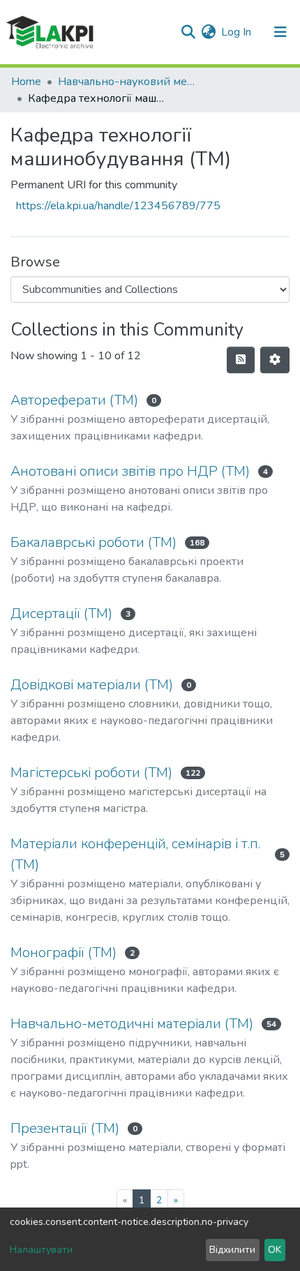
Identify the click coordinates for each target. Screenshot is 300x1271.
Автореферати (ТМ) (74, 400)
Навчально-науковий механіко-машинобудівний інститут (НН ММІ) (127, 81)
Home (26, 81)
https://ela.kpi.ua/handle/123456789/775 (118, 205)
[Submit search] (188, 32)
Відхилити (232, 1249)
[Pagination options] (275, 360)
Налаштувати (41, 1249)
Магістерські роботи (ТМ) (91, 772)
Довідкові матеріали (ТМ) (91, 684)
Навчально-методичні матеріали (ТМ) (131, 1023)
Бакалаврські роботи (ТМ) (93, 542)
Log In (237, 32)
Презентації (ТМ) (64, 1128)
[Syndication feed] (241, 360)
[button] (208, 32)
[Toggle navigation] (280, 32)
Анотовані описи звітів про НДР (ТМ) (130, 471)
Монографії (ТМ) (63, 952)
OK (274, 1249)
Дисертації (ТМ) (61, 613)
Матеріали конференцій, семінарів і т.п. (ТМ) (135, 854)
